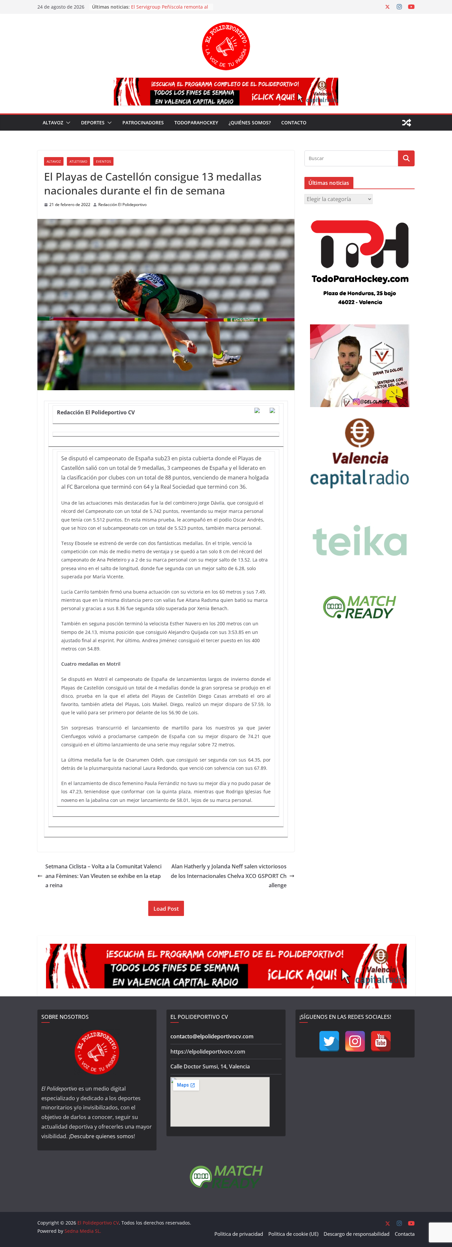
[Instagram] (355, 1041)
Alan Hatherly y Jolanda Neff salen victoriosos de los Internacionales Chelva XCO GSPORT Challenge (229, 876)
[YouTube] (380, 1041)
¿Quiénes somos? (250, 122)
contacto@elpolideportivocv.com (211, 1036)
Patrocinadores (143, 122)
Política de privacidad (238, 1233)
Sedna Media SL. (83, 1231)
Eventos (103, 161)
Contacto (293, 122)
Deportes (93, 122)
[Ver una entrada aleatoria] (407, 123)
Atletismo (78, 161)
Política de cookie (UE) (293, 1233)
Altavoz (53, 122)
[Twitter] (329, 1041)
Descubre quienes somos (102, 1136)
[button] (66, 122)
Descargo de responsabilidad (356, 1233)
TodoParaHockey (196, 122)
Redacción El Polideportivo (122, 204)
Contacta (405, 1233)
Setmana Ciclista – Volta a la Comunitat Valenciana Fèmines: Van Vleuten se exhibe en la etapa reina (103, 876)
